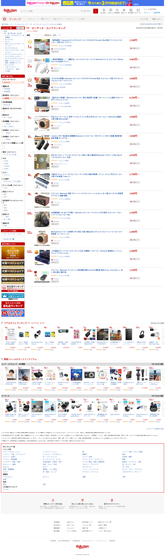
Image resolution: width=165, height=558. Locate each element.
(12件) (38, 349)
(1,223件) (39, 390)
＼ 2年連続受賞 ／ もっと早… (76, 383)
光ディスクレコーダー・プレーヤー (14, 45)
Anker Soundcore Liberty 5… (37, 415)
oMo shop (56, 183)
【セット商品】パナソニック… (50, 343)
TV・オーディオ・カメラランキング (46, 28)
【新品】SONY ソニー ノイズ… (141, 343)
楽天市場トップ (7, 24)
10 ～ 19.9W (8, 117)
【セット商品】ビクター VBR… (23, 343)
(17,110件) (105, 421)
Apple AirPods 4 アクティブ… (89, 415)
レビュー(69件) (64, 256)
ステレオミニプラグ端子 (12, 181)
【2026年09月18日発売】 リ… (76, 343)
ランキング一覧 (8, 239)
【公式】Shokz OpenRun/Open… (76, 415)
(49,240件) (26, 421)
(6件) (91, 349)
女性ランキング (58, 19)
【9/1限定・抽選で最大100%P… (89, 343)
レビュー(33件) (64, 276)
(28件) (104, 349)
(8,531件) (157, 421)
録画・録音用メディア (13, 63)
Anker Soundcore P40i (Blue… (128, 415)
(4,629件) (105, 390)
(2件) (143, 349)
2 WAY (6, 163)
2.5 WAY (6, 166)
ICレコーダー (9, 65)
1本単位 (6, 98)
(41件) (91, 390)
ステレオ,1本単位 (56, 24)
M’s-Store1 (56, 279)
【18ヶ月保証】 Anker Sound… (63, 415)
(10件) (52, 349)
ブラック (7, 175)
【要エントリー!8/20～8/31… (141, 383)
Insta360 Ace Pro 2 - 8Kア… (128, 383)
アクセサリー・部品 (12, 69)
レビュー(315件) (64, 218)
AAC (5, 197)
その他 (7, 71)
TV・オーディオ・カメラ (38, 24)
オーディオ (9, 39)
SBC (5, 194)
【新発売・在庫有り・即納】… (63, 343)
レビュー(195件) (64, 122)
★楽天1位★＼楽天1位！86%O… (10, 415)
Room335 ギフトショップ (60, 164)
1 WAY (6, 161)
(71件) (130, 390)
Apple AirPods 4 (115, 414)
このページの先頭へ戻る (155, 429)
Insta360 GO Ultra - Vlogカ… (63, 383)
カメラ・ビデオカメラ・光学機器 (14, 36)
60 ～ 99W (7, 219)
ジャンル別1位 (80, 19)
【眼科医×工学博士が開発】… (115, 383)
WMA (6, 210)
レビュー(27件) (64, 180)
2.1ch (5, 188)
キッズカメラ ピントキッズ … (50, 383)
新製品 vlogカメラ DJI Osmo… (23, 383)
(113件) (118, 421)
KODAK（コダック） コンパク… (89, 383)
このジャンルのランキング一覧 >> (151, 24)
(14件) (156, 349)
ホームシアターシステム (13, 54)
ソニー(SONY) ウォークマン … (128, 343)
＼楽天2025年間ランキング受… (36, 383)
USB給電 (7, 91)
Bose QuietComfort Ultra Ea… (37, 343)
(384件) (39, 421)
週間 (54, 35)
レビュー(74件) (64, 237)
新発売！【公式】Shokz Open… (155, 343)
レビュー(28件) (64, 141)
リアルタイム (69, 19)
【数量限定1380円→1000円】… (102, 415)
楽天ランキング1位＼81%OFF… (23, 415)
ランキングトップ (33, 19)
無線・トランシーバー (13, 61)
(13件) (12, 349)
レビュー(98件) (64, 103)
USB (5, 226)
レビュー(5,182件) (65, 84)
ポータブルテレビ (11, 48)
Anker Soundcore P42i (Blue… (142, 415)
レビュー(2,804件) (65, 65)
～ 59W (6, 217)
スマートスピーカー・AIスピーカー (14, 51)
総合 (5, 31)
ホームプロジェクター (13, 56)
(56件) (130, 421)
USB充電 (7, 89)
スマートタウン (58, 144)
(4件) (25, 349)
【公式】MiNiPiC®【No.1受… (10, 383)
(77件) (156, 390)
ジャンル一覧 (144, 19)
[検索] (95, 11)
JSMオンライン (58, 68)
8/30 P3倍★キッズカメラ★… (102, 383)
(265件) (91, 421)
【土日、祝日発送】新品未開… (10, 343)
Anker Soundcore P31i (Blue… (50, 415)
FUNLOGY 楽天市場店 (60, 49)
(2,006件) (52, 390)
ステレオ (7, 82)
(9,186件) (13, 390)
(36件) (52, 421)
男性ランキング (45, 19)
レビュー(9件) (64, 161)
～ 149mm (7, 124)
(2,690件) (118, 390)
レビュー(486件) (64, 199)
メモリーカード (10, 67)
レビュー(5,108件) (65, 46)
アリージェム (57, 125)
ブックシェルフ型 (10, 154)
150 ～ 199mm (8, 126)
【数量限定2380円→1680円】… (154, 415)
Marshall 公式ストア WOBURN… (102, 343)
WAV (5, 208)
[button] (110, 11)
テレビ (7, 42)
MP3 (5, 205)
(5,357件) (79, 390)
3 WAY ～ (7, 169)
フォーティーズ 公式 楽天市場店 (62, 106)
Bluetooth (7, 105)
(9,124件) (13, 421)
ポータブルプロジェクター (14, 58)
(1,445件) (79, 421)
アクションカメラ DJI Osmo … (154, 383)
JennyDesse (56, 221)
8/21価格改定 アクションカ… (115, 343)
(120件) (26, 390)
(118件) (65, 390)
